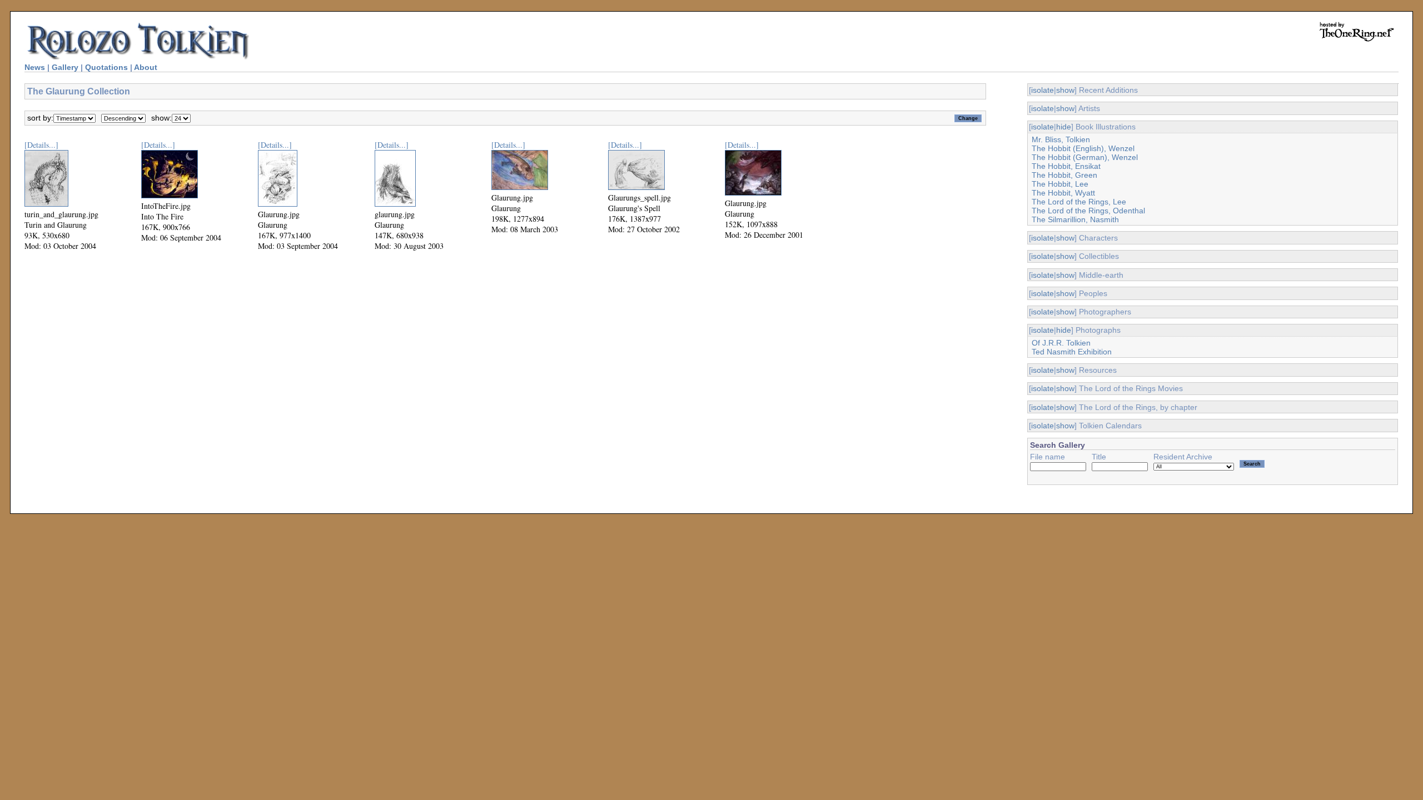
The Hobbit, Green (1064, 175)
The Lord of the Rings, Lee (1079, 201)
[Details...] (41, 144)
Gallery (65, 67)
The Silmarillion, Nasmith (1075, 219)
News (34, 67)
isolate (1042, 90)
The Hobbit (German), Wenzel (1085, 157)
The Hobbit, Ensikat (1066, 166)
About (145, 67)
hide (1063, 126)
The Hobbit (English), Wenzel (1083, 148)
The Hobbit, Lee (1060, 183)
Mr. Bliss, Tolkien (1061, 139)
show (1065, 90)
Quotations (106, 67)
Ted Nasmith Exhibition (1072, 351)
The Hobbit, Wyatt (1063, 192)
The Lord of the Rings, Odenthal (1088, 210)
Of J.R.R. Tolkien (1061, 342)
